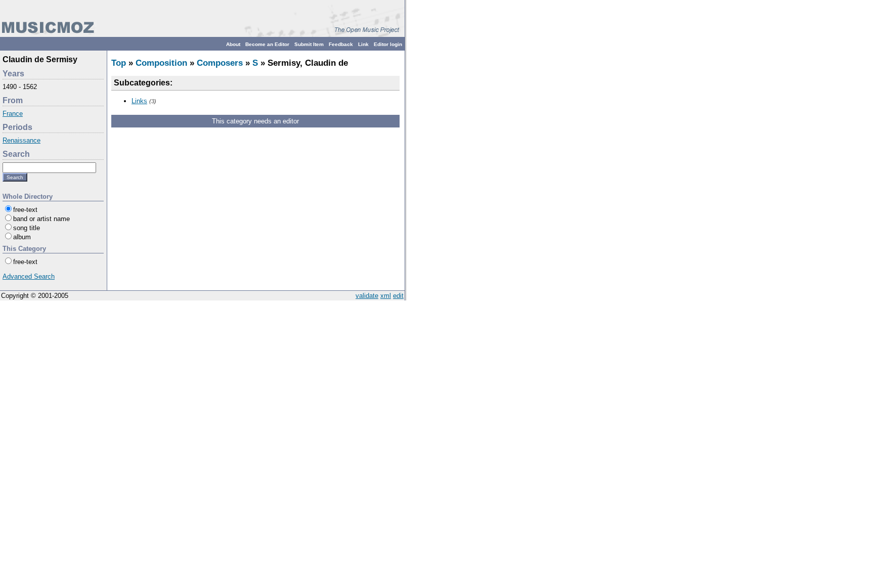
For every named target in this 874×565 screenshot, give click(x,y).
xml (385, 295)
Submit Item (309, 44)
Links (139, 101)
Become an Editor (267, 44)
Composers (220, 63)
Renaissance (21, 140)
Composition (161, 63)
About (233, 44)
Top (118, 63)
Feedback (341, 44)
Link (363, 44)
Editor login (388, 44)
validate (367, 295)
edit (398, 295)
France (13, 113)
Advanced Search (29, 276)
